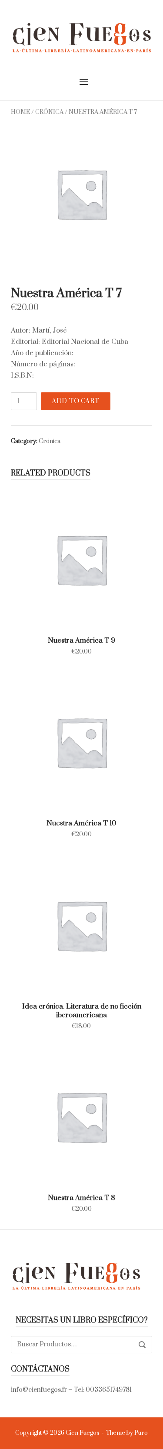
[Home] (81, 36)
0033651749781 (109, 1390)
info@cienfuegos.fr (39, 1390)
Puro (141, 1433)
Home (20, 112)
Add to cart (76, 401)
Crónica (49, 112)
